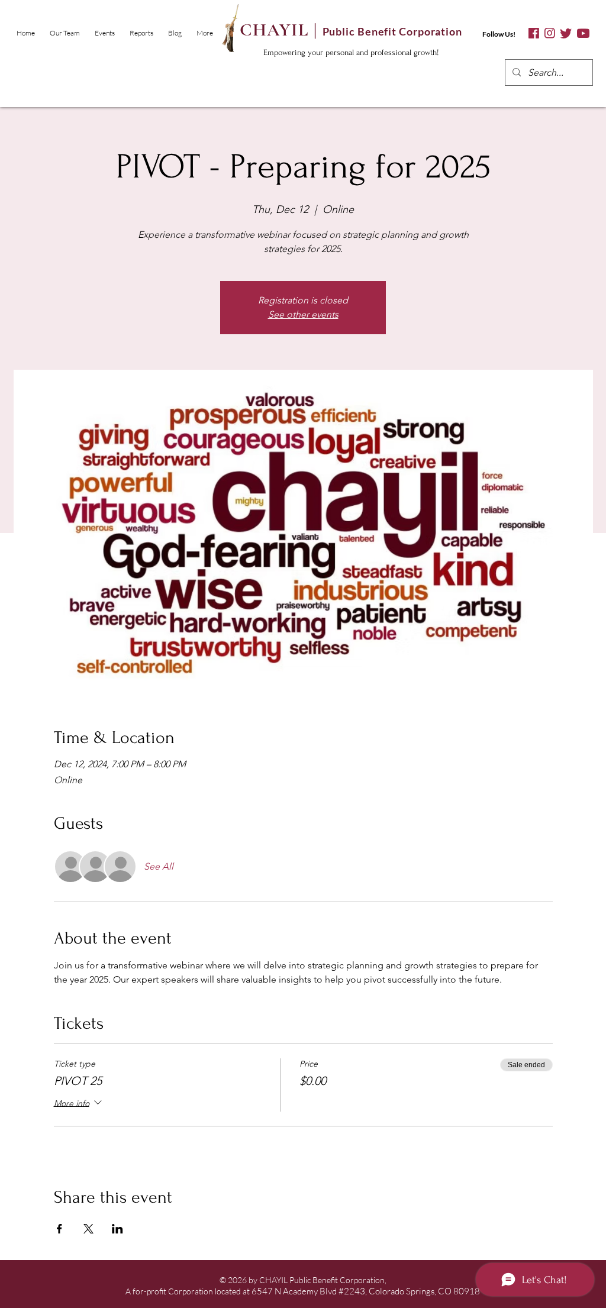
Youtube (583, 33)
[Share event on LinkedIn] (117, 1228)
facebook (533, 33)
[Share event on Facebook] (59, 1228)
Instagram (549, 33)
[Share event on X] (88, 1228)
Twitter (566, 33)
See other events (303, 314)
